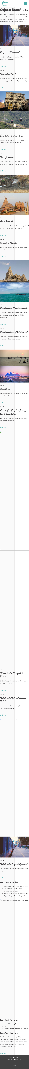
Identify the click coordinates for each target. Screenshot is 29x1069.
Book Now (3, 66)
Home (7, 1063)
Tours (22, 1063)
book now (3, 88)
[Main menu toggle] (25, 3)
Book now (3, 1053)
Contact (14, 1065)
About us (14, 1063)
